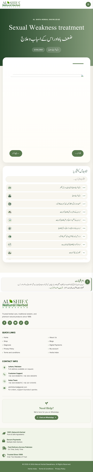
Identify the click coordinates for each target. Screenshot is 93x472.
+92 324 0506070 (15, 376)
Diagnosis (7, 345)
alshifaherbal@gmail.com (17, 387)
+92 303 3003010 (30, 376)
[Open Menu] (88, 4)
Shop (6, 341)
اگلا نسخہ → (78, 153)
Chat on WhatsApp (46, 417)
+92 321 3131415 (29, 383)
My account (54, 349)
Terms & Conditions (46, 469)
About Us (53, 337)
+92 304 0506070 (15, 383)
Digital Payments (56, 345)
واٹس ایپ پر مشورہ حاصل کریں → (55, 288)
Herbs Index (54, 352)
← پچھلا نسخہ (15, 153)
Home (6, 337)
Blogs (52, 341)
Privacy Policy (9, 349)
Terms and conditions (12, 352)
